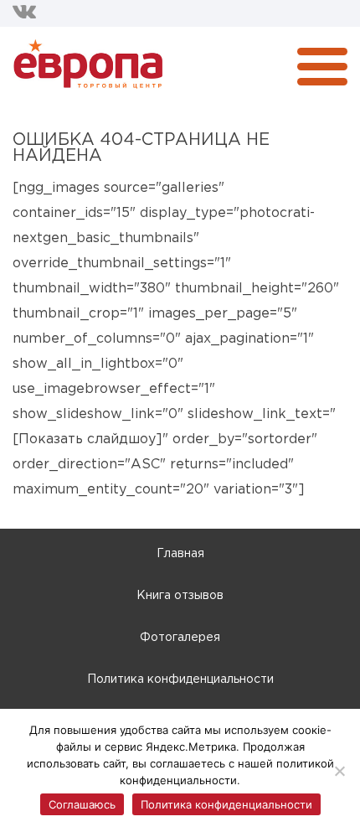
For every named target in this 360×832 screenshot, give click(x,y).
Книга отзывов (180, 596)
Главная (180, 554)
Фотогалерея (180, 638)
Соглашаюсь (82, 804)
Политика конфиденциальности (180, 679)
